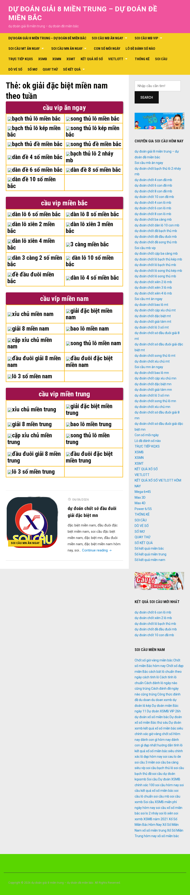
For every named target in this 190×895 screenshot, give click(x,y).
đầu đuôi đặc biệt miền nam (89, 361)
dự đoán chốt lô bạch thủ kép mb (158, 259)
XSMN (56, 59)
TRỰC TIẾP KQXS (20, 59)
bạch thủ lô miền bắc (36, 118)
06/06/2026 (80, 499)
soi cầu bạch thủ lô (159, 768)
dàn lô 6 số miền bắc (36, 214)
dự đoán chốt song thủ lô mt (155, 355)
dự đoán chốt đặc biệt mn (153, 384)
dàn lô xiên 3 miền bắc (89, 227)
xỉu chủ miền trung (34, 409)
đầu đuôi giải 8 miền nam (34, 361)
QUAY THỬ (50, 69)
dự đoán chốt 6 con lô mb (153, 208)
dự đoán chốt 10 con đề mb (154, 197)
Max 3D (140, 497)
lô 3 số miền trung (33, 471)
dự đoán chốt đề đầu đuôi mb (156, 236)
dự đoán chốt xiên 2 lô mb (153, 282)
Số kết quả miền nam (150, 560)
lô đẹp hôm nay (151, 756)
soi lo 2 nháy (149, 813)
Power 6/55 (143, 509)
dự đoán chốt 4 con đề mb (153, 180)
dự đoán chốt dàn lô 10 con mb (157, 225)
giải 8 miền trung (32, 424)
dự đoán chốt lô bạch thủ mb (155, 265)
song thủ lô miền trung (88, 438)
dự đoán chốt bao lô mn (152, 373)
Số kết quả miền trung (150, 554)
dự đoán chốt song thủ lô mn (155, 401)
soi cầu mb (161, 796)
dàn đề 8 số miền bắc (95, 169)
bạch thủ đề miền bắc (37, 144)
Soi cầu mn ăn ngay (66, 49)
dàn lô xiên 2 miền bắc (31, 227)
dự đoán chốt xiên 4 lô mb (153, 293)
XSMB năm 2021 (155, 819)
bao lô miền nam (89, 328)
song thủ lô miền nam (95, 343)
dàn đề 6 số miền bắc (37, 169)
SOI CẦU (161, 59)
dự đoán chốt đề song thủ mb (156, 242)
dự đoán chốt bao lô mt (151, 305)
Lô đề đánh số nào (140, 49)
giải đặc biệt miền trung (89, 409)
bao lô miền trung (90, 424)
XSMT (70, 59)
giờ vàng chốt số (161, 734)
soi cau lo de (172, 756)
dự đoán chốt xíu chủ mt (152, 361)
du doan (145, 700)
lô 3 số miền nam (32, 376)
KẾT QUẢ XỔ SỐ (92, 59)
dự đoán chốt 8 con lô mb (153, 214)
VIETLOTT (115, 59)
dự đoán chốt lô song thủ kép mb (158, 270)
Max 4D (140, 503)
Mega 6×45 (143, 492)
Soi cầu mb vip (146, 38)
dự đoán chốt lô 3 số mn (152, 395)
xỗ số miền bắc (168, 836)
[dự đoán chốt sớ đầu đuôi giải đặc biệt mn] (32, 522)
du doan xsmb (161, 700)
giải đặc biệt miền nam (89, 314)
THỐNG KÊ (142, 59)
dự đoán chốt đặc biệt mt (153, 316)
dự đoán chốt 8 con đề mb (153, 191)
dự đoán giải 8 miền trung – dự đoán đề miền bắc (47, 38)
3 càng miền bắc (89, 244)
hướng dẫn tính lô (170, 745)
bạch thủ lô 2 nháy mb (89, 157)
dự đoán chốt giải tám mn (153, 389)
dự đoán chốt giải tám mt (153, 321)
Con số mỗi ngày (107, 49)
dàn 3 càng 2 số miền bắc (34, 261)
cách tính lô (150, 677)
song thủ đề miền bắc (95, 144)
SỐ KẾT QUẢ (72, 69)
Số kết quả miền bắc (149, 548)
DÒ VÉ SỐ (15, 69)
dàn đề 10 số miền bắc (31, 182)
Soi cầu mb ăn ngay (107, 38)
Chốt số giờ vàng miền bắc (154, 660)
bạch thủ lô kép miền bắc (33, 131)
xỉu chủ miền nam (33, 313)
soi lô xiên (166, 813)
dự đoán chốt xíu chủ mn (152, 407)
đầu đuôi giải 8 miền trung (34, 457)
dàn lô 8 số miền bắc (94, 214)
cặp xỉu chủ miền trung (29, 438)
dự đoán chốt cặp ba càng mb (156, 253)
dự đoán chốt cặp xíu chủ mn (155, 378)
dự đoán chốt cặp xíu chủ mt (155, 310)
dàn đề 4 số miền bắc (37, 156)
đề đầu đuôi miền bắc (30, 278)
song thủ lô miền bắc (94, 118)
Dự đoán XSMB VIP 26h (164, 711)
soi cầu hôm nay (167, 785)
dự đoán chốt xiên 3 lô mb (153, 287)
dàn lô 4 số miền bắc (94, 277)
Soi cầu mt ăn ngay (24, 49)
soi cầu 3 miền (145, 762)
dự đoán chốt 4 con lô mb (153, 202)
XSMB (42, 59)
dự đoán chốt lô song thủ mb (155, 276)
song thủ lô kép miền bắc (92, 131)
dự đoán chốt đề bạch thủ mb (156, 231)
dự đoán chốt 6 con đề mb (153, 185)
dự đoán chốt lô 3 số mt (152, 327)
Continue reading (97, 550)
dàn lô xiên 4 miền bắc (31, 244)
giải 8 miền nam (30, 328)
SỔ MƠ (32, 69)
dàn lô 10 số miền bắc (90, 261)
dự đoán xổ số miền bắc (152, 717)
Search (146, 97)
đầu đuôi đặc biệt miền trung (89, 457)
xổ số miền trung (154, 830)
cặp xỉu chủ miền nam (29, 343)
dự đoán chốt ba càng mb (153, 219)
